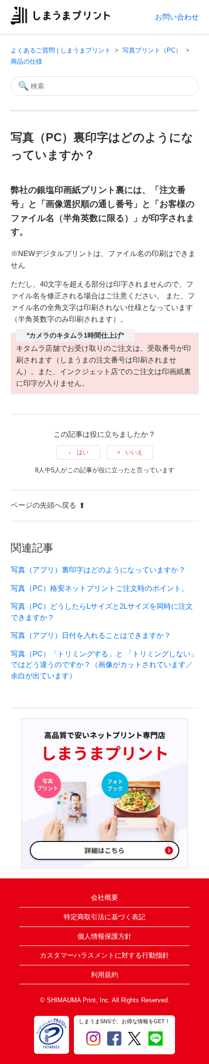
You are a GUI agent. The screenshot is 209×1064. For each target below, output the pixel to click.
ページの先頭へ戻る (43, 505)
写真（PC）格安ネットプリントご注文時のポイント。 (100, 588)
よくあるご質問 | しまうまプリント (61, 50)
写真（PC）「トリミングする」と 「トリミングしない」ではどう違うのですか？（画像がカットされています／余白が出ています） (104, 665)
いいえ (134, 452)
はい (82, 452)
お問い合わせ (177, 17)
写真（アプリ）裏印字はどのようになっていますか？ (98, 570)
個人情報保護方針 (104, 936)
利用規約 (104, 974)
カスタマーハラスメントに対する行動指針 (104, 955)
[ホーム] (60, 22)
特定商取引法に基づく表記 (104, 917)
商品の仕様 (26, 61)
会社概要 (104, 897)
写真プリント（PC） (152, 50)
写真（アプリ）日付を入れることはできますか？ (91, 635)
